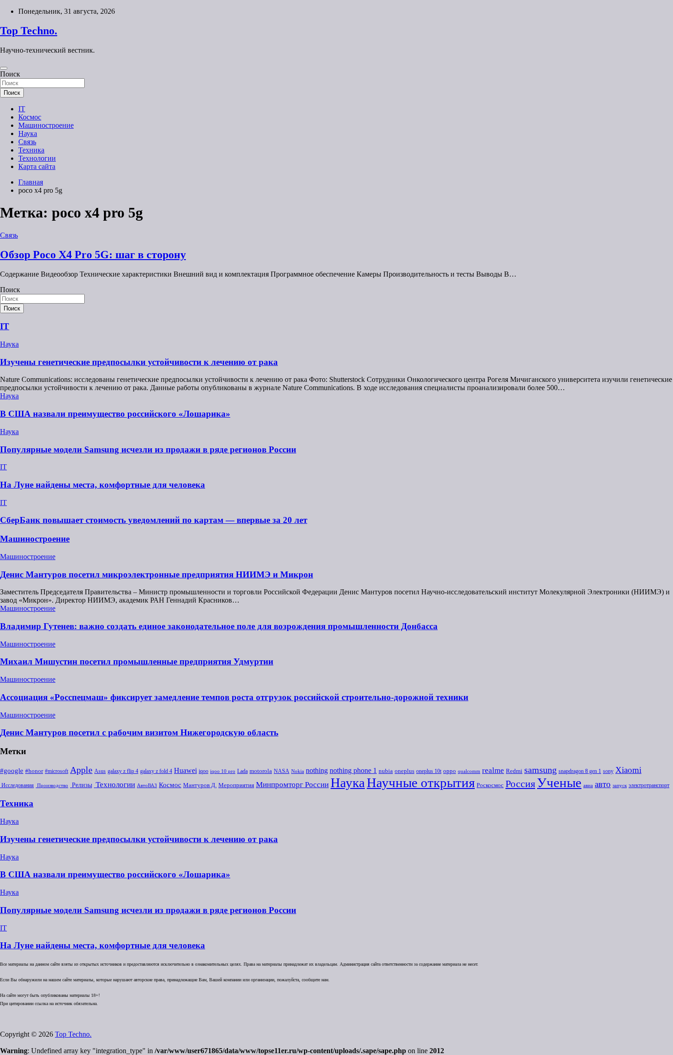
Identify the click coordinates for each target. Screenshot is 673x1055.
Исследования (17, 785)
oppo (449, 771)
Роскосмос (490, 785)
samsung (540, 770)
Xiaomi (628, 770)
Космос (29, 117)
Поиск (10, 74)
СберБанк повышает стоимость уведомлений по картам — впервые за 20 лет (153, 520)
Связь (27, 142)
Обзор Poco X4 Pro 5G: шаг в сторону (93, 255)
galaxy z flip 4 (123, 771)
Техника (31, 150)
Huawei (185, 770)
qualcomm (469, 771)
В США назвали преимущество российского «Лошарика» (115, 414)
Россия (520, 783)
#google (11, 770)
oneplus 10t (428, 771)
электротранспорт (649, 785)
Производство (52, 785)
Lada (242, 771)
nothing (317, 771)
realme (493, 770)
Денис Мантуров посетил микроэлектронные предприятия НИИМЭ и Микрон (156, 574)
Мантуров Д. (200, 785)
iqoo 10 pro (222, 771)
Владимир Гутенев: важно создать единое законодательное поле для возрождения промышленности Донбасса (219, 626)
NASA (281, 771)
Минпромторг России (292, 784)
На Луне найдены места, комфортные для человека (102, 484)
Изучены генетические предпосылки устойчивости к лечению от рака (139, 362)
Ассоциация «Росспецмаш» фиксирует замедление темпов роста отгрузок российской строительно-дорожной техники (234, 697)
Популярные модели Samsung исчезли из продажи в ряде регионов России (148, 449)
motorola (261, 771)
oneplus (404, 770)
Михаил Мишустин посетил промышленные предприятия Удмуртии (136, 661)
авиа (588, 785)
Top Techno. (28, 31)
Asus (100, 771)
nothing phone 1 (353, 770)
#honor (34, 771)
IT (21, 109)
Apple (81, 770)
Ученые (559, 782)
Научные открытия (421, 782)
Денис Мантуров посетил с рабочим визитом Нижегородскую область (139, 732)
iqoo (203, 771)
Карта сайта (36, 166)
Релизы (81, 785)
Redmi (514, 771)
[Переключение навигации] (3, 68)
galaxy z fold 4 (156, 771)
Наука (27, 133)
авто (603, 784)
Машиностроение (46, 125)
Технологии (37, 158)
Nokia (297, 771)
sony (608, 771)
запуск (620, 785)
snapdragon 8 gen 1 (580, 771)
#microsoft (56, 771)
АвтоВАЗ (147, 785)
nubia (386, 771)
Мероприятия (236, 785)
